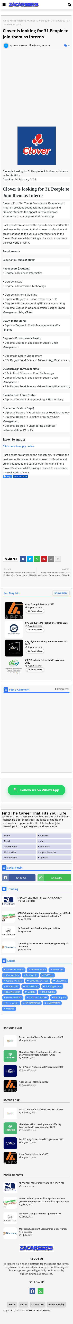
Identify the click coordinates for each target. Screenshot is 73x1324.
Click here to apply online (18, 446)
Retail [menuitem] (7, 841)
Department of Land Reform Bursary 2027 (41, 1037)
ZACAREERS (28, 1310)
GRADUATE (61, 980)
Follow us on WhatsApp (39, 790)
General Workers (14, 980)
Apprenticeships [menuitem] (48, 852)
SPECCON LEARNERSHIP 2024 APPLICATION (39, 897)
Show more (61, 593)
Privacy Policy (56, 1304)
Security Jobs (12, 1003)
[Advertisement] (36, 86)
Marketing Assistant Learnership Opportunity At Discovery (42, 945)
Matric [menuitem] (43, 841)
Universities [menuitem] (10, 852)
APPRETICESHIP (38, 969)
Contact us (37, 1304)
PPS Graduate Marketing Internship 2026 (46, 623)
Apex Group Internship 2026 (39, 604)
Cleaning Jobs (12, 975)
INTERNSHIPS (18, 20)
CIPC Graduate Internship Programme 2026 (45, 661)
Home (6, 20)
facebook (21, 877)
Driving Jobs (31, 975)
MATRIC (31, 992)
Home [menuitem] (7, 835)
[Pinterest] (44, 559)
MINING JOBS (48, 992)
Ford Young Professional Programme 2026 (41, 1067)
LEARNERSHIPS (13, 992)
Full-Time (48, 975)
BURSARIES (58, 969)
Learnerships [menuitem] (10, 857)
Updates (10, 1008)
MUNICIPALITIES (14, 997)
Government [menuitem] (10, 846)
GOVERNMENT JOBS (39, 980)
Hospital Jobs (12, 986)
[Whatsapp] (37, 559)
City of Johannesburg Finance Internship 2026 (46, 642)
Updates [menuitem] (44, 857)
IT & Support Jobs (53, 986)
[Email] (51, 559)
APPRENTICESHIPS (15, 969)
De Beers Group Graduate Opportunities (38, 928)
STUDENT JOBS (32, 1003)
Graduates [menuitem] (45, 846)
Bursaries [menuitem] (44, 835)
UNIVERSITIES (53, 1003)
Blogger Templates (33, 1314)
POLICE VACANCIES (38, 997)
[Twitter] (30, 559)
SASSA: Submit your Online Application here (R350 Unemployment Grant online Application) (43, 914)
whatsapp (56, 877)
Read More (36, 610)
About (23, 1304)
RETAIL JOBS (60, 997)
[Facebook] (23, 559)
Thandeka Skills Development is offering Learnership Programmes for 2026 (40, 1053)
